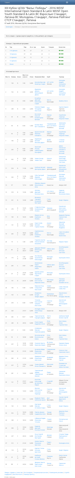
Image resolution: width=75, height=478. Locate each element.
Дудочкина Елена (62, 400)
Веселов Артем (39, 335)
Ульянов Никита (40, 343)
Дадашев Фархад (64, 215)
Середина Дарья (40, 318)
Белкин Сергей (63, 318)
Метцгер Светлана (62, 251)
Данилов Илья (63, 411)
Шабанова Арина (40, 400)
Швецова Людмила (62, 227)
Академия (50, 357)
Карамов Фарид (64, 343)
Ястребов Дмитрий (38, 99)
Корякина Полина (38, 218)
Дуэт (48, 398)
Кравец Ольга (63, 101)
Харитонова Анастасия (38, 465)
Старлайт (50, 381)
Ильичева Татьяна (38, 421)
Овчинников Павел (38, 264)
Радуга (49, 442)
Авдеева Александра (38, 178)
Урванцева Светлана (62, 124)
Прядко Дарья (39, 296)
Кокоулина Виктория (62, 85)
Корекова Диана (40, 332)
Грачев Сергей (63, 397)
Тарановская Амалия (39, 375)
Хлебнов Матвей (40, 167)
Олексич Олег (63, 350)
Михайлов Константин (38, 280)
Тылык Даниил (39, 364)
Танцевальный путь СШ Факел (51, 125)
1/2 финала (13, 61)
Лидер (49, 372)
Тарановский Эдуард (39, 371)
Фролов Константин (38, 389)
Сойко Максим (63, 287)
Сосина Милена (39, 459)
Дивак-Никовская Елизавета (62, 147)
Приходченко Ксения (63, 437)
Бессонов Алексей (38, 115)
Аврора (49, 115)
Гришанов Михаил (62, 372)
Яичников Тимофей (38, 198)
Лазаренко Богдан (38, 294)
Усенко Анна (63, 345)
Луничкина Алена (64, 375)
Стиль (49, 199)
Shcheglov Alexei (40, 309)
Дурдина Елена (63, 356)
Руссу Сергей (39, 434)
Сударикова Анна (40, 414)
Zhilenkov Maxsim (40, 183)
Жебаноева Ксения (38, 250)
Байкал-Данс (51, 249)
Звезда (49, 463)
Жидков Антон (39, 215)
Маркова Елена (39, 282)
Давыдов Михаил (40, 248)
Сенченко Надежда (38, 393)
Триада (49, 412)
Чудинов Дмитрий (61, 191)
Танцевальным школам (40, 472)
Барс (48, 108)
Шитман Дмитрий (37, 191)
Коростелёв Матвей (38, 224)
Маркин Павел (63, 242)
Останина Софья (40, 408)
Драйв (49, 140)
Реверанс (50, 456)
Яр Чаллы (50, 342)
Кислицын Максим (62, 175)
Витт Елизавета (40, 126)
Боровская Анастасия (62, 166)
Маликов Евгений (62, 127)
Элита (49, 316)
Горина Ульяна (39, 227)
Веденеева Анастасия (38, 352)
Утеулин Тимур (63, 434)
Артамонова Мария (39, 384)
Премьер (49, 149)
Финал (12, 64)
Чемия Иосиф (39, 158)
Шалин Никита (39, 441)
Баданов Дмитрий (37, 427)
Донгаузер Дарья (40, 169)
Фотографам (28, 472)
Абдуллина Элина (38, 267)
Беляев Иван (39, 125)
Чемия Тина (38, 160)
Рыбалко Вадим (40, 107)
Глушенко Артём (40, 240)
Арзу (48, 216)
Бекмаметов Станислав (63, 364)
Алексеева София (38, 102)
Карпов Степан (39, 448)
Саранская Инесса (62, 464)
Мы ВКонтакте (17, 474)
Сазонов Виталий (61, 152)
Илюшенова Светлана (62, 161)
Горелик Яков (63, 325)
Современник (51, 349)
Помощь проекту (29, 474)
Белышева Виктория (38, 202)
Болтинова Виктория (38, 437)
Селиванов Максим (38, 329)
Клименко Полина (38, 235)
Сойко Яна (62, 288)
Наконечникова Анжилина (39, 242)
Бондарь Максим (64, 296)
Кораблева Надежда (62, 116)
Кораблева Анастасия (38, 359)
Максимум (50, 280)
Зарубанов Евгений (38, 140)
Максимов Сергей (62, 359)
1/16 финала (13, 50)
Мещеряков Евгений (62, 170)
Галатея (49, 301)
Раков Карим (39, 322)
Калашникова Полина (39, 210)
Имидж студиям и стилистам (13, 472)
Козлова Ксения (40, 430)
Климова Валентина (62, 234)
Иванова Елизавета (38, 134)
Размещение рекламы (56, 472)
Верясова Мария (40, 345)
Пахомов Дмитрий (62, 280)
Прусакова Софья (38, 274)
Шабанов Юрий (64, 316)
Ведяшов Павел (40, 398)
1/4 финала (13, 57)
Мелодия (50, 257)
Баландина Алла (64, 443)
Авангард (50, 427)
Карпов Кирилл (63, 107)
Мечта (49, 100)
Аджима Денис (39, 272)
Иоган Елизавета (40, 366)
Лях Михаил (38, 256)
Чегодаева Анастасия (38, 110)
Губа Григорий (39, 175)
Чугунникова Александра (39, 258)
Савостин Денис (64, 232)
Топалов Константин (38, 301)
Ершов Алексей (39, 132)
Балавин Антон (63, 282)
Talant (7, 2)
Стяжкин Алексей (61, 140)
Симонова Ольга (64, 352)
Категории (9, 27)
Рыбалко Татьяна (61, 414)
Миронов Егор (39, 286)
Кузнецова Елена (64, 258)
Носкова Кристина (38, 451)
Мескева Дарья (39, 142)
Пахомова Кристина (38, 444)
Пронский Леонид (38, 148)
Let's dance (50, 191)
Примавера (50, 294)
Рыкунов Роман (64, 118)
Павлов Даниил (39, 412)
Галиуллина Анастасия (38, 288)
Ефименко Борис (40, 356)
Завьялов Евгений (62, 223)
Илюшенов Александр (62, 157)
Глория (49, 419)
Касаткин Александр (38, 380)
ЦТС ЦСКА (50, 82)
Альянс (49, 223)
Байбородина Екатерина (39, 151)
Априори (49, 167)
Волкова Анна (39, 194)
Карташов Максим (38, 405)
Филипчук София (40, 84)
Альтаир (49, 241)
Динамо (49, 435)
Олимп (49, 286)
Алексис (49, 158)
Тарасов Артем (39, 316)
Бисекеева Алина (64, 194)
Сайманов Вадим (40, 418)
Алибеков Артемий (38, 456)
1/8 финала (13, 54)
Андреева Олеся (40, 324)
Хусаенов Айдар (40, 349)
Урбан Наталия (64, 367)
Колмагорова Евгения (39, 118)
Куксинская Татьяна (62, 301)
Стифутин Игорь (40, 207)
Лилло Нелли (63, 455)
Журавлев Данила (38, 90)
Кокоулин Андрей (62, 81)
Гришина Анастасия (38, 304)
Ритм (48, 321)
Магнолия (50, 364)
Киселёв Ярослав (40, 82)
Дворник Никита (40, 462)
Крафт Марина (63, 200)
